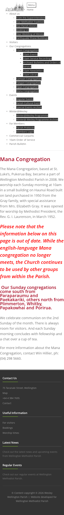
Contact (7, 403)
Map (5, 393)
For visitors (9, 422)
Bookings (8, 427)
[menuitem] (30, 9)
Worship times (11, 432)
